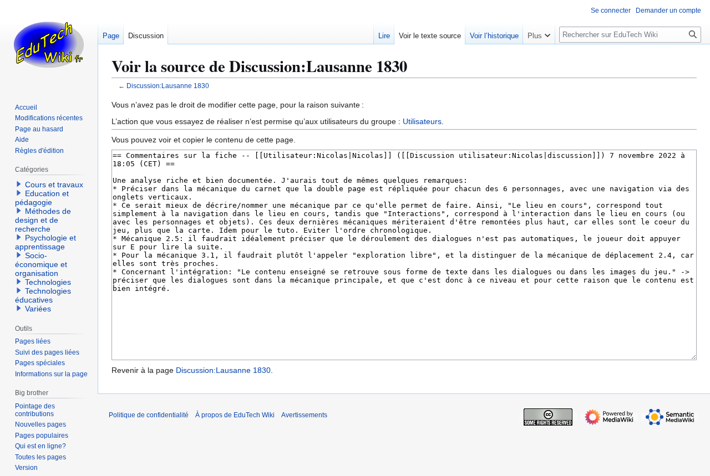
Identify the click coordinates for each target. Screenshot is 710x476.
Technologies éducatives (43, 295)
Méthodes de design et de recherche (43, 220)
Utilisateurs (422, 121)
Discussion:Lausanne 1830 (167, 85)
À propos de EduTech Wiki (235, 415)
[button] (539, 33)
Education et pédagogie (42, 198)
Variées (38, 308)
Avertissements (304, 415)
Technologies (48, 282)
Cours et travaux (54, 184)
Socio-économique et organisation (41, 264)
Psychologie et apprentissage (45, 242)
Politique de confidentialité (149, 415)
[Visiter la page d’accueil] (48, 44)
